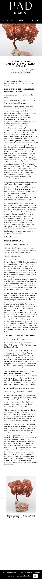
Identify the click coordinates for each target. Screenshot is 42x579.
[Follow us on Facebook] (3, 20)
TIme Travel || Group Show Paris (19, 335)
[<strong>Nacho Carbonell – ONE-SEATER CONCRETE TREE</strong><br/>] (21, 498)
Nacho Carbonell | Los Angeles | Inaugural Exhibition (19, 90)
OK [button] (35, 576)
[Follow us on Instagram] (12, 20)
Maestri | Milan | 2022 (14, 241)
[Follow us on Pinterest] (7, 20)
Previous (2, 498)
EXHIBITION (25, 72)
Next (40, 498)
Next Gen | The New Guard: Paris (19, 388)
